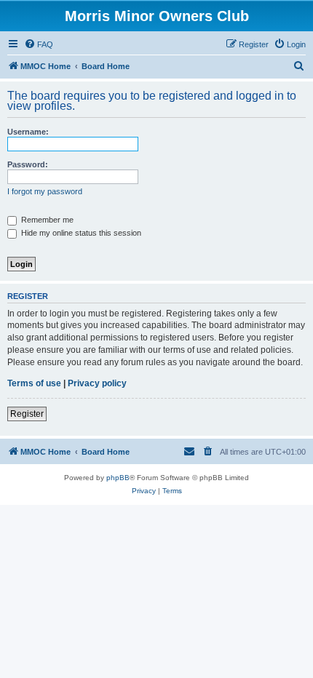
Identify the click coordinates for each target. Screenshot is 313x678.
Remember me (46, 219)
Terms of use (34, 383)
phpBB (118, 478)
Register (27, 414)
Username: (28, 131)
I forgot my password (44, 191)
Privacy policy (97, 383)
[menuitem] (38, 44)
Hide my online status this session (80, 232)
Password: (27, 164)
